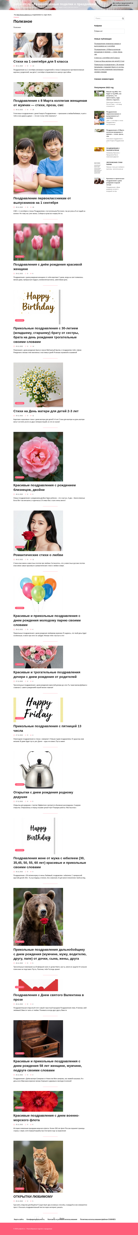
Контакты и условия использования (62, 1219)
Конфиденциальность (36, 1219)
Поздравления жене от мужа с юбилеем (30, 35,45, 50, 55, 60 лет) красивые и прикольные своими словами (49, 862)
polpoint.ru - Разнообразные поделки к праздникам (54, 4)
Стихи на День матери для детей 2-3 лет (46, 411)
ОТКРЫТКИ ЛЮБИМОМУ (33, 1196)
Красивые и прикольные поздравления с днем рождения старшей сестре (115, 182)
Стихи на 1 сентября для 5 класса (40, 61)
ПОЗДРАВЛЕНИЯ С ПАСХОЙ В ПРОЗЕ (113, 149)
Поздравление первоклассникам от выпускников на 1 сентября (42, 200)
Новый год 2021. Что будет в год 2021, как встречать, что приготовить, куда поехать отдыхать (113, 96)
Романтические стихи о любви (38, 555)
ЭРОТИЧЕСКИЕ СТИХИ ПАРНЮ (114, 163)
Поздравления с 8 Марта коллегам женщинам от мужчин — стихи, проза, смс (50, 103)
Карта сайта (19, 1219)
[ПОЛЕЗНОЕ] (38, 56)
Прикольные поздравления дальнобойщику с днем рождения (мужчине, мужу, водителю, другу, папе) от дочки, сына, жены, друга (49, 954)
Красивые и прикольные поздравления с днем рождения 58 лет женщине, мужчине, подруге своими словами (47, 1065)
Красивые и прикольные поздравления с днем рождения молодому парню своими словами (47, 620)
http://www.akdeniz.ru (24, 15)
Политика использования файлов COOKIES (98, 1219)
